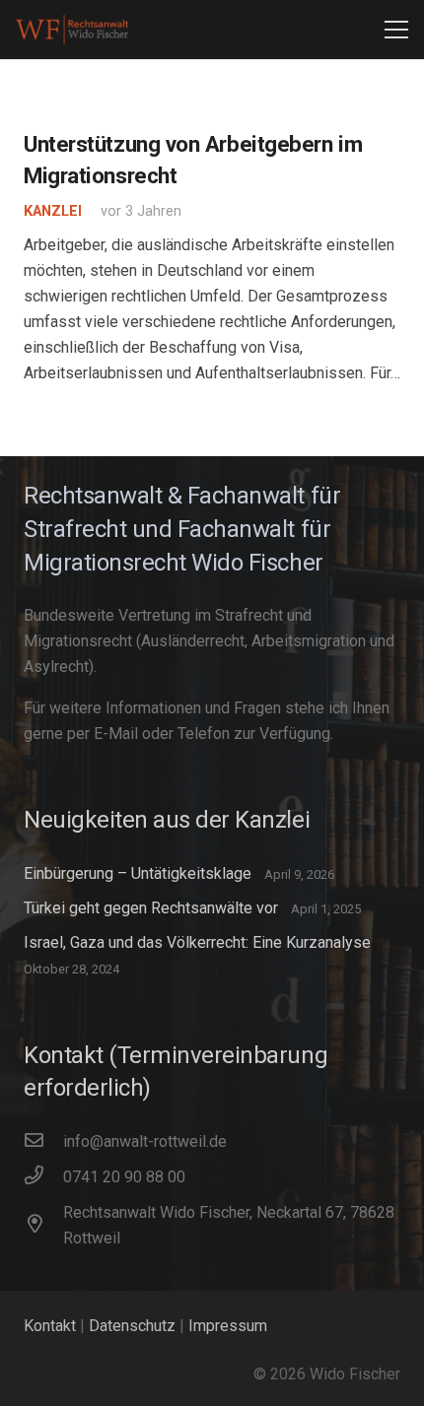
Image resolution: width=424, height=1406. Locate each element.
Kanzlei (53, 211)
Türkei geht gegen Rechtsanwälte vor (151, 908)
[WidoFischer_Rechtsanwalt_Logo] (72, 29)
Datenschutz (132, 1325)
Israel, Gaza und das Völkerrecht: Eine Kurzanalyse (197, 942)
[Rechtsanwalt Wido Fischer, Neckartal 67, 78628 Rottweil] (43, 1226)
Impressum (227, 1325)
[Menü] (396, 29)
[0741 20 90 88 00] (43, 1177)
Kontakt (50, 1325)
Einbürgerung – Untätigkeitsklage (137, 873)
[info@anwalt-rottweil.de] (43, 1142)
